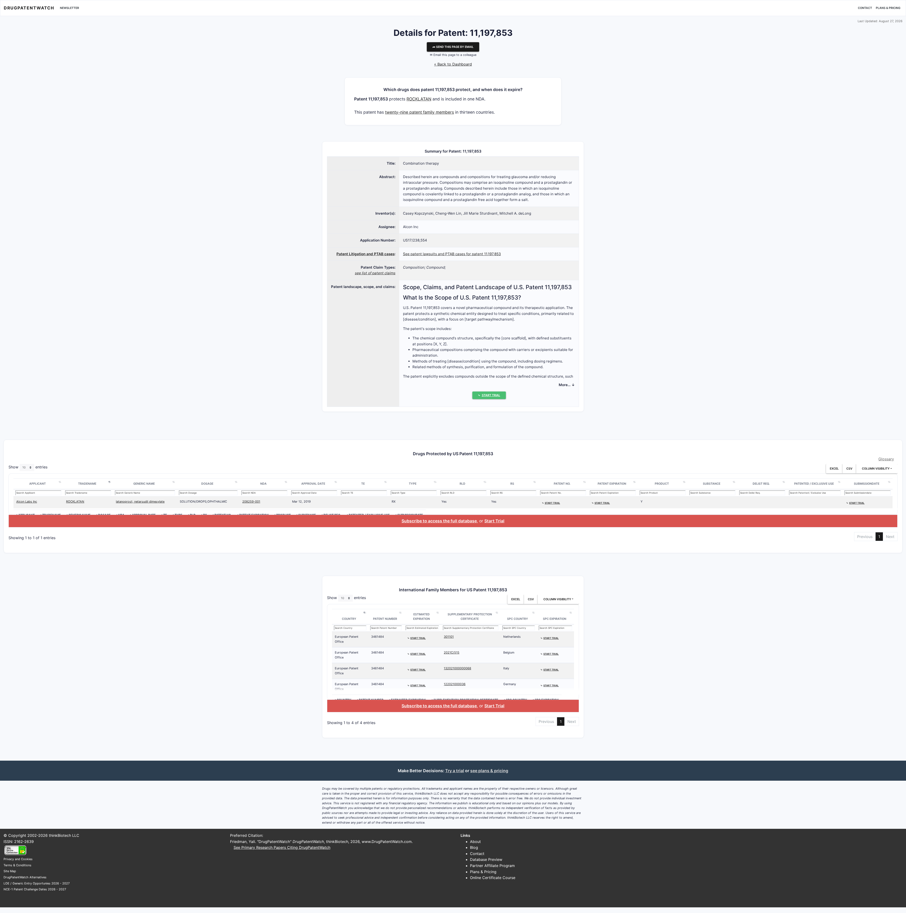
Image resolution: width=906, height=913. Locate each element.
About (475, 841)
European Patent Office (346, 639)
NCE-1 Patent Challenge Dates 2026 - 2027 (35, 889)
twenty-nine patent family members (419, 112)
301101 (449, 636)
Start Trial (494, 520)
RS (512, 483)
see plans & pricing (489, 770)
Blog (474, 847)
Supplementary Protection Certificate (470, 617)
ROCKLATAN (419, 98)
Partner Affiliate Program (492, 865)
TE (363, 483)
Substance (711, 483)
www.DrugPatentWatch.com (387, 841)
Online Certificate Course (492, 877)
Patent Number (385, 619)
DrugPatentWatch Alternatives (25, 877)
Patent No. (562, 483)
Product (662, 483)
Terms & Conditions (17, 865)
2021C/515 (451, 652)
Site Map (10, 871)
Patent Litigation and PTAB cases (365, 254)
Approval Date (313, 483)
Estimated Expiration (421, 617)
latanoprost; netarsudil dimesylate (140, 501)
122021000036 (455, 684)
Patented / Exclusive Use (814, 483)
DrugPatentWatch (29, 7)
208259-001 (251, 501)
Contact (865, 8)
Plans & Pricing (888, 8)
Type (412, 483)
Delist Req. (761, 483)
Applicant (37, 483)
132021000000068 (457, 668)
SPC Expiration (554, 619)
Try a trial (454, 770)
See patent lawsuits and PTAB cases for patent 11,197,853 (452, 254)
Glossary (886, 459)
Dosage (207, 483)
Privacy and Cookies (18, 859)
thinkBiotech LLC (64, 835)
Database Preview (486, 859)
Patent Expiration (612, 483)
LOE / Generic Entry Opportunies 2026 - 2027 (37, 883)
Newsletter (69, 8)
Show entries (27, 467)
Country (349, 619)
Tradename (87, 483)
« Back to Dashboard (453, 64)
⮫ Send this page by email (453, 47)
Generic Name (144, 483)
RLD (462, 483)
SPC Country (517, 619)
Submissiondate (866, 483)
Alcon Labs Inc (26, 501)
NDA (263, 483)
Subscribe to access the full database (439, 520)
